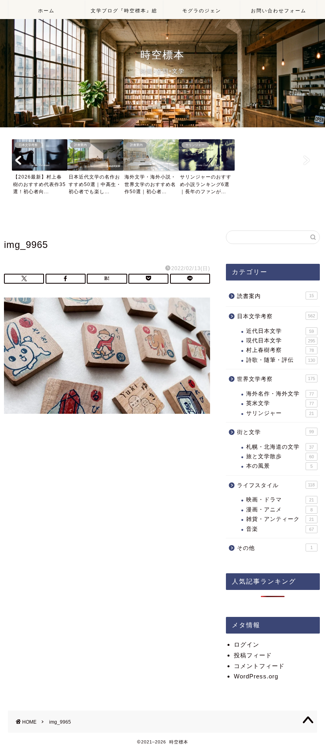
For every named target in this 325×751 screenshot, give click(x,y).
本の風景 (279, 466)
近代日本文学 (280, 331)
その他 (275, 548)
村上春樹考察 (280, 350)
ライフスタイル (276, 485)
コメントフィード (259, 666)
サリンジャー (280, 413)
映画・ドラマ (280, 500)
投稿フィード (253, 655)
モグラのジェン (201, 10)
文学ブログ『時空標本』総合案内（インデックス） (124, 13)
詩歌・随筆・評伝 (280, 360)
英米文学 (280, 403)
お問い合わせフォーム (278, 10)
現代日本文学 (280, 341)
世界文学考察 (276, 379)
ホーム (46, 10)
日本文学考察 (276, 316)
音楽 (280, 529)
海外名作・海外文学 (280, 394)
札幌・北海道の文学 (280, 447)
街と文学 (275, 432)
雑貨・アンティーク (280, 519)
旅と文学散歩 (280, 456)
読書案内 (275, 296)
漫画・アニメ (279, 510)
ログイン (246, 644)
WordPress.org (256, 676)
